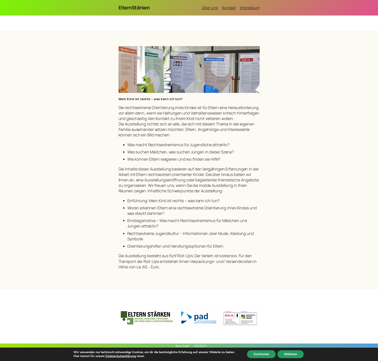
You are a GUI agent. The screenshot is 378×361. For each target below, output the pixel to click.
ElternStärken (134, 7)
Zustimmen (261, 354)
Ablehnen (290, 354)
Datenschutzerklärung (120, 356)
